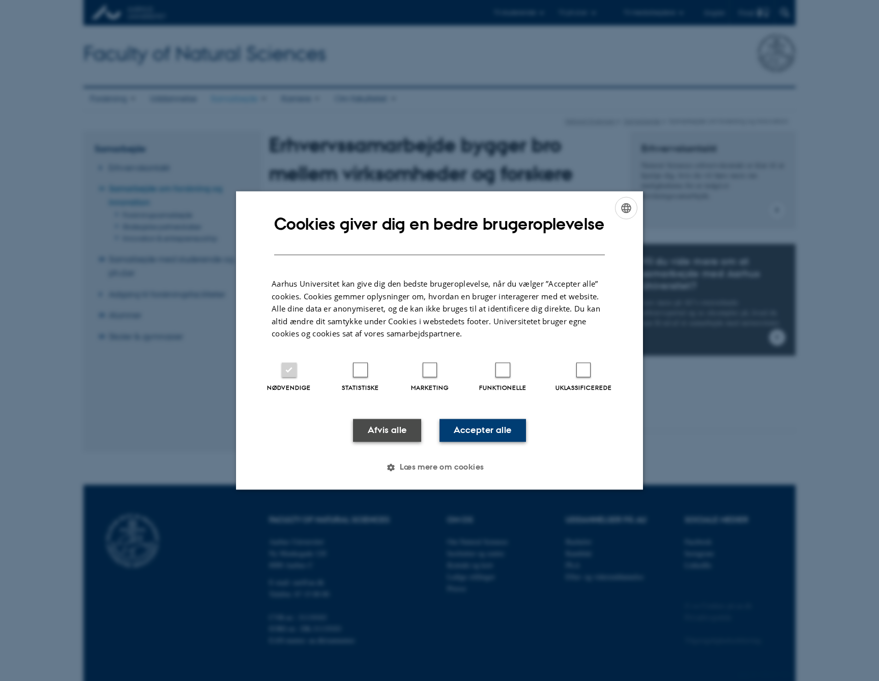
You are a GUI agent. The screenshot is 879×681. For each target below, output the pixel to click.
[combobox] (626, 208)
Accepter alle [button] (482, 430)
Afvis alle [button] (387, 430)
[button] (439, 467)
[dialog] (439, 340)
